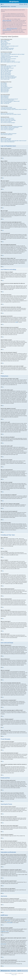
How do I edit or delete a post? (6, 66)
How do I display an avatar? (5, 59)
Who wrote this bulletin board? (6, 138)
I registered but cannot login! (6, 43)
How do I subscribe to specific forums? (7, 128)
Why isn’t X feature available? (6, 139)
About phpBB (9, 922)
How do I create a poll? (5, 69)
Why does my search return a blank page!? (8, 120)
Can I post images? (4, 86)
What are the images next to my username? (8, 58)
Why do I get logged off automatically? (7, 48)
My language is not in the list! (6, 57)
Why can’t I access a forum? (6, 72)
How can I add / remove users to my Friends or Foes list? (11, 114)
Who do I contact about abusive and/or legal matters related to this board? (13, 140)
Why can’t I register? (4, 42)
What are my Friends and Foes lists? (7, 113)
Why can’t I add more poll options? (7, 70)
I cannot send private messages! (6, 107)
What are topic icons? (4, 91)
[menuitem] (2, 4)
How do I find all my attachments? (6, 134)
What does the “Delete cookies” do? (7, 49)
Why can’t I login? (4, 44)
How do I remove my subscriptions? (7, 129)
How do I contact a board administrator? (8, 141)
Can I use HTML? (4, 84)
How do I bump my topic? (5, 79)
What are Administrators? (5, 95)
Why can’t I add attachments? (6, 73)
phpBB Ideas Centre (5, 931)
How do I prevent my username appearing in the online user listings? (12, 54)
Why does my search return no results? (8, 119)
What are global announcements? (6, 87)
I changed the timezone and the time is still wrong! (9, 56)
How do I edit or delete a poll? (6, 71)
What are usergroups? (5, 97)
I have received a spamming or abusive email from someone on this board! (14, 109)
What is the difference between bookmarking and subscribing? (11, 126)
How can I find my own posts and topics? (8, 122)
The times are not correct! (5, 55)
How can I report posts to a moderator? (7, 75)
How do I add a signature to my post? (7, 68)
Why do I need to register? (5, 40)
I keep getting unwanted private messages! (8, 108)
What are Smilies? (4, 85)
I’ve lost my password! (5, 47)
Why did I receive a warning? (6, 74)
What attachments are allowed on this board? (8, 133)
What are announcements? (5, 88)
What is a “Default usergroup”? (6, 102)
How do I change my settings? (6, 53)
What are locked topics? (5, 90)
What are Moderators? (5, 96)
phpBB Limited (7, 920)
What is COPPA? (4, 41)
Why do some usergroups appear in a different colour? (10, 101)
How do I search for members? (6, 121)
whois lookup (3, 944)
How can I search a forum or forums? (7, 118)
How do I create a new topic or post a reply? (8, 65)
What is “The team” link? (5, 103)
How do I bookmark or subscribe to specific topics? (10, 127)
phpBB (16, 322)
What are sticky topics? (5, 89)
